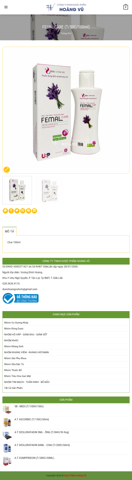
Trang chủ (66, 33)
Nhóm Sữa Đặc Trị (14, 364)
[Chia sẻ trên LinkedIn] (34, 211)
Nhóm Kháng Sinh (13, 346)
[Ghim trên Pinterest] (28, 211)
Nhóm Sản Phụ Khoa (15, 358)
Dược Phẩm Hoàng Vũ (75, 475)
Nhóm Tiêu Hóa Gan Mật (17, 376)
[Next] (123, 110)
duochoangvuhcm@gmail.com (19, 289)
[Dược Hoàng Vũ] (66, 7)
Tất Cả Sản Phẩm (13, 388)
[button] (5, 7)
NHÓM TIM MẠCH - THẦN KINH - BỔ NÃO (26, 382)
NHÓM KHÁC (11, 340)
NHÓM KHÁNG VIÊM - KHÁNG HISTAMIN (26, 352)
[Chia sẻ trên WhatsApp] (5, 211)
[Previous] (9, 110)
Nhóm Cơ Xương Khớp (16, 322)
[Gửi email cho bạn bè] (22, 211)
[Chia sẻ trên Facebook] (11, 211)
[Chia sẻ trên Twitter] (17, 211)
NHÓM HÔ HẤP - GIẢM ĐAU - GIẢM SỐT (25, 334)
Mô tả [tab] (9, 231)
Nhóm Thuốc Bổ (13, 370)
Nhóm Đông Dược (14, 328)
